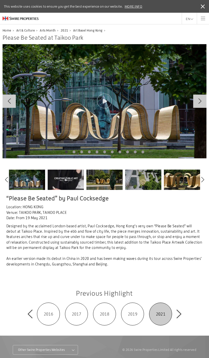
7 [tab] (112, 152)
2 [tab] (73, 152)
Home (7, 30)
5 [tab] (96, 152)
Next (199, 101)
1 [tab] (66, 152)
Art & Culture (25, 30)
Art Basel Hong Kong (88, 30)
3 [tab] (81, 152)
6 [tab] (104, 152)
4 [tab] (89, 152)
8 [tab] (119, 152)
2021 (64, 30)
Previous (9, 101)
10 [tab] (135, 152)
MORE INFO (133, 6)
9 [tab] (127, 152)
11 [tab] (142, 152)
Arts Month (48, 30)
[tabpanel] (104, 101)
